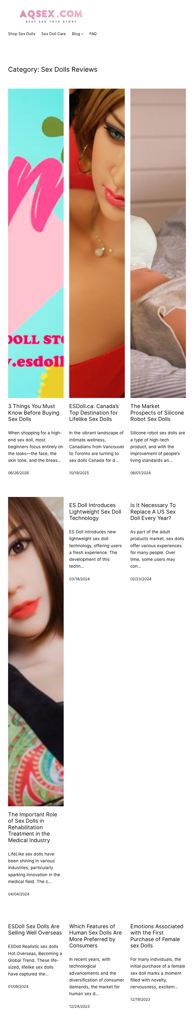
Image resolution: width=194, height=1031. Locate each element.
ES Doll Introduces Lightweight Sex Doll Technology (95, 511)
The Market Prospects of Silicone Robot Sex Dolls (157, 412)
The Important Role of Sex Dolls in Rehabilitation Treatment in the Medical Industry (32, 827)
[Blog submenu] (82, 34)
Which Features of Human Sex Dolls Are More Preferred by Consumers (95, 936)
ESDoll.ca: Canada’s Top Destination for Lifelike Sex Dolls (94, 412)
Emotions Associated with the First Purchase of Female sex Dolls (156, 936)
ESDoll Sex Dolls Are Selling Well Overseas (35, 929)
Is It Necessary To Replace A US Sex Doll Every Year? (153, 511)
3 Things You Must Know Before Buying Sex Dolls (33, 412)
